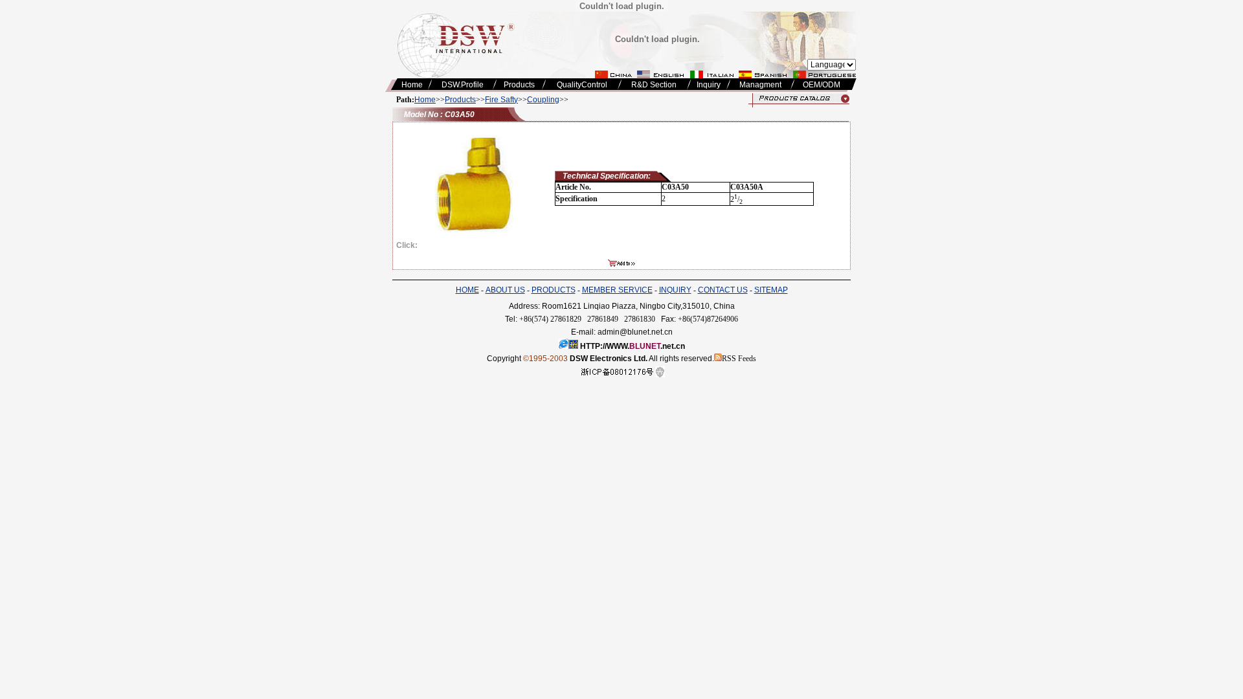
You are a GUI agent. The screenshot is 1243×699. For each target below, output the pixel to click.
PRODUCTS (554, 289)
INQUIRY (675, 289)
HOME (467, 289)
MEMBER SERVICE (617, 289)
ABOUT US (505, 289)
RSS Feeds (739, 358)
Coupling (543, 99)
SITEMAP (771, 289)
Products (460, 99)
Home (425, 99)
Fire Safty (501, 99)
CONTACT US (723, 289)
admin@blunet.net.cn (635, 332)
